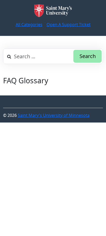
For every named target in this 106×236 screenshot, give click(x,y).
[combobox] (53, 56)
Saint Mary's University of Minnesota (54, 115)
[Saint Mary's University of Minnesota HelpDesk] (53, 10)
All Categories (29, 24)
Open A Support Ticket (69, 24)
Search (88, 56)
